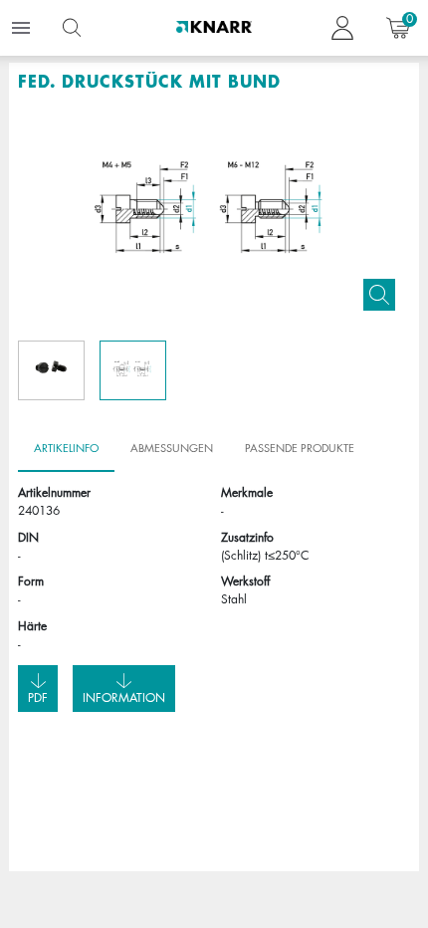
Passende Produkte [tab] (299, 447)
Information (124, 697)
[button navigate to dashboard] (342, 28)
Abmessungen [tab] (171, 447)
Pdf (38, 697)
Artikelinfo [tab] (66, 447)
